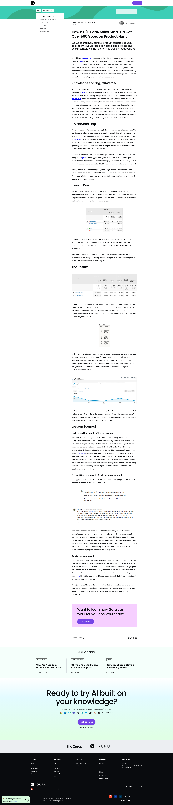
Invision (114, 164)
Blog (55, 776)
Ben (78, 576)
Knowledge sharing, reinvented (48, 19)
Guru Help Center (81, 763)
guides (84, 158)
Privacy (68, 798)
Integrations (34, 768)
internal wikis (76, 99)
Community (57, 774)
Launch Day (43, 25)
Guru (81, 61)
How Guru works (35, 766)
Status (78, 766)
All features (34, 771)
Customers (57, 766)
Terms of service (48, 798)
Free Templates (103, 778)
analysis (82, 453)
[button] (41, 3)
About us (102, 766)
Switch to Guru (103, 776)
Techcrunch (78, 139)
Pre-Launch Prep (44, 22)
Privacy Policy (14, 801)
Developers (57, 771)
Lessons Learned (44, 31)
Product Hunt (87, 58)
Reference (56, 768)
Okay (26, 800)
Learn (55, 763)
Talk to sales (137, 3)
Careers (101, 763)
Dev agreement (59, 798)
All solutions (34, 774)
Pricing (73, 3)
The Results (43, 28)
